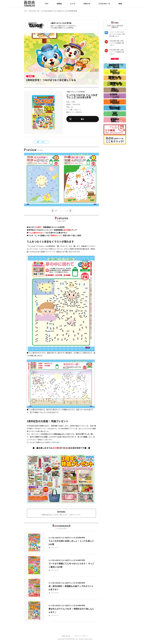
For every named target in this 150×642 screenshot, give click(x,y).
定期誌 (59, 3)
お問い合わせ (66, 636)
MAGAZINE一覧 (34, 11)
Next (70, 210)
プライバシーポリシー (81, 636)
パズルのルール (104, 3)
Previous (52, 210)
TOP (46, 3)
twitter (43, 142)
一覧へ (115, 59)
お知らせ (86, 3)
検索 (120, 3)
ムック (72, 3)
